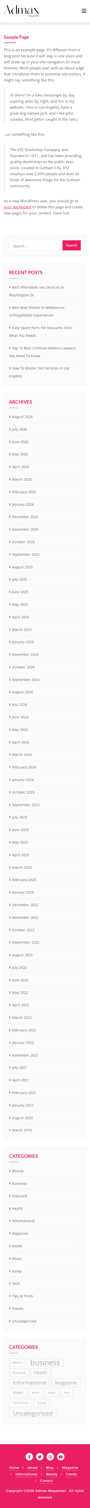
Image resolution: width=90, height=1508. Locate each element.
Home (14, 1468)
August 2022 (22, 954)
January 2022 (23, 1042)
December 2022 (25, 904)
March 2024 (22, 754)
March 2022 (22, 1017)
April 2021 (20, 1080)
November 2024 (25, 654)
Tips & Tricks (22, 1296)
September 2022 (26, 942)
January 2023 (23, 892)
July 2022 (19, 967)
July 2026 (19, 429)
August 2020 (22, 1117)
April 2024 (20, 742)
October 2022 (23, 930)
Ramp (17, 1271)
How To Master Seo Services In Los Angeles (39, 372)
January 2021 (23, 1105)
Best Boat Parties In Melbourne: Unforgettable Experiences (37, 311)
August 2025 (22, 567)
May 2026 (20, 454)
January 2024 (23, 779)
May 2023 (20, 842)
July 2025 (19, 579)
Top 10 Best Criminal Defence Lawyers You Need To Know (42, 352)
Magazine (20, 1233)
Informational (23, 1220)
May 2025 (20, 604)
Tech (16, 1283)
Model (17, 1246)
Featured (19, 1196)
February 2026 (24, 491)
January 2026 (23, 504)
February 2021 (24, 1092)
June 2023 (20, 829)
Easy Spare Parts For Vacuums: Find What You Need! (40, 331)
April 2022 (20, 1004)
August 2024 (22, 692)
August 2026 (22, 416)
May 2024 (20, 729)
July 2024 (19, 704)
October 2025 (23, 541)
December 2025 (25, 516)
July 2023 (19, 817)
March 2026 (22, 479)
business (19, 1183)
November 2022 (25, 917)
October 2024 (23, 667)
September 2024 (26, 679)
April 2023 (20, 854)
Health (17, 1208)
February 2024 (24, 767)
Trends (18, 1308)
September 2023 (26, 804)
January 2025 (23, 641)
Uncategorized (24, 1321)
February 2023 (24, 879)
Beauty (18, 1170)
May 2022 (20, 992)
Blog (50, 1468)
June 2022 (20, 980)
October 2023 (23, 792)
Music (17, 1258)
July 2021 (19, 1067)
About (33, 1468)
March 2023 (22, 867)
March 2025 (22, 629)
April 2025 (20, 617)
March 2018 (22, 1130)
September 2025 (26, 554)
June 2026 (20, 441)
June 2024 (20, 717)
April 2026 (20, 466)
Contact (46, 1481)
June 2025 (20, 591)
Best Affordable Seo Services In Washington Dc (36, 291)
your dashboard (17, 206)
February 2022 (24, 1030)
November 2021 (25, 1055)
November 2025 (25, 529)
